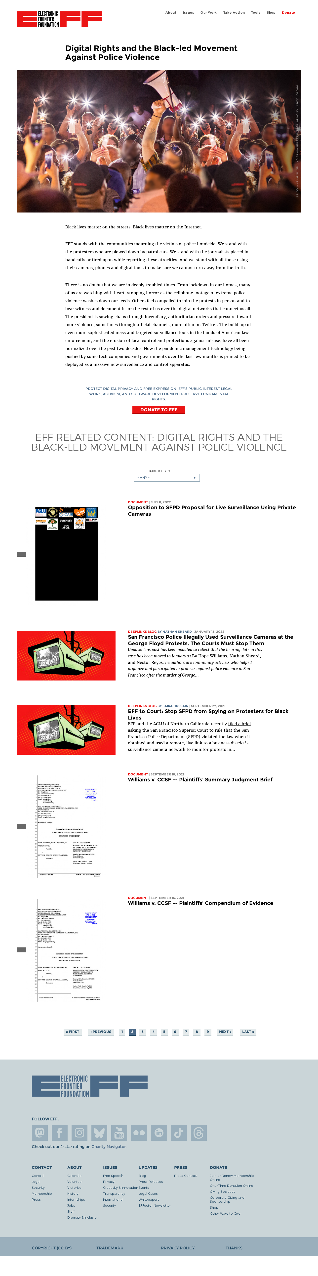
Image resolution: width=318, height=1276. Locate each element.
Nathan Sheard (177, 632)
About (171, 12)
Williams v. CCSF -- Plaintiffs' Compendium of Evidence (200, 903)
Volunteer (75, 1181)
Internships (76, 1199)
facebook (60, 1133)
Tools (256, 12)
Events (144, 1187)
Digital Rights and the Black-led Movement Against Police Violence (159, 442)
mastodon (40, 1133)
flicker (139, 1133)
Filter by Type (159, 470)
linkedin (159, 1133)
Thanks (234, 1248)
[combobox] (167, 478)
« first (72, 1031)
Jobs (71, 1205)
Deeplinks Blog (142, 632)
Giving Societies (222, 1191)
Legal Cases (148, 1193)
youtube (119, 1133)
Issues (188, 12)
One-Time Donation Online (231, 1185)
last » (248, 1031)
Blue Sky (99, 1133)
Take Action (234, 12)
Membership (42, 1193)
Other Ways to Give (225, 1213)
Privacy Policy (178, 1248)
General (38, 1175)
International (113, 1199)
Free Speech (113, 1175)
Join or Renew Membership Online (232, 1177)
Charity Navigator (108, 1146)
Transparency (114, 1193)
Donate (288, 12)
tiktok (179, 1133)
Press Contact (185, 1175)
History (72, 1193)
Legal (36, 1181)
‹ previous (100, 1031)
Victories (74, 1187)
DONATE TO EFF (158, 409)
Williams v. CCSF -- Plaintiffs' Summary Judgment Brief (200, 779)
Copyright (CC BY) (52, 1248)
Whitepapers (149, 1199)
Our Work (208, 12)
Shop (271, 12)
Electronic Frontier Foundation (59, 22)
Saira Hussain (175, 706)
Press (36, 1199)
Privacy (108, 1181)
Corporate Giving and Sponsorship (227, 1199)
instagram (79, 1133)
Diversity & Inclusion (83, 1217)
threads (199, 1133)
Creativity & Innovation (120, 1187)
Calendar (74, 1175)
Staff (71, 1211)
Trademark (109, 1248)
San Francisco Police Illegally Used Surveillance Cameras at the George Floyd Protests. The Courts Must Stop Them (210, 640)
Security (38, 1187)
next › (225, 1031)
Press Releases (151, 1181)
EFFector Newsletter (155, 1205)
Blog (142, 1175)
